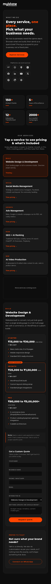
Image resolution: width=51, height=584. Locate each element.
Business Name (15, 470)
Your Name (13, 461)
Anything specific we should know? (24, 505)
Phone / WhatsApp (16, 478)
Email (11, 487)
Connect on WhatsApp (23, 562)
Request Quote (25, 520)
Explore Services (17, 55)
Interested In (14, 496)
